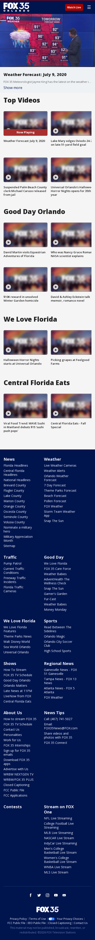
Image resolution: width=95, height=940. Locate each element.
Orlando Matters (15, 685)
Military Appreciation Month (18, 538)
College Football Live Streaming (59, 825)
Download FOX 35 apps (17, 762)
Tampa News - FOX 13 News (60, 681)
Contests (13, 806)
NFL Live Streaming (58, 818)
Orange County (14, 506)
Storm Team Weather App (59, 513)
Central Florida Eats (17, 701)
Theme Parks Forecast (60, 490)
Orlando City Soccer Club (58, 643)
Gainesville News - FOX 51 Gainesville (60, 672)
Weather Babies (55, 574)
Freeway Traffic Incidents (15, 580)
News (9, 459)
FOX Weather (53, 506)
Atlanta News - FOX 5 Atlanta (59, 690)
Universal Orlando (16, 652)
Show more (13, 87)
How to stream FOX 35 (20, 719)
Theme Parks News (18, 636)
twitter (39, 895)
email (64, 895)
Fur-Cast (50, 599)
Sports (50, 620)
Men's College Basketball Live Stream (60, 850)
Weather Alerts (54, 471)
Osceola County (15, 511)
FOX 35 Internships (17, 745)
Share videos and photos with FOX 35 (58, 735)
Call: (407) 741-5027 (58, 719)
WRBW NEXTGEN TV (18, 774)
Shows (10, 663)
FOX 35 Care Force (57, 569)
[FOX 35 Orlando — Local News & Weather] (16, 7)
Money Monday (55, 609)
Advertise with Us (16, 769)
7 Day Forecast (55, 485)
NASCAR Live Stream (59, 838)
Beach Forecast (55, 496)
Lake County (12, 496)
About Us (13, 712)
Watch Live (74, 7)
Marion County (14, 501)
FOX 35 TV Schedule (18, 675)
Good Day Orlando (17, 680)
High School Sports (57, 651)
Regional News (59, 663)
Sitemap (9, 546)
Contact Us (11, 729)
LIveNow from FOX (17, 696)
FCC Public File (14, 790)
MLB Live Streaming (58, 833)
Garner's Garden (55, 594)
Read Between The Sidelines (57, 629)
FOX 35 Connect (55, 743)
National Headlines (17, 480)
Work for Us (12, 740)
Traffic (10, 557)
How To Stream (15, 670)
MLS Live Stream (56, 872)
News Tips (54, 712)
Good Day (53, 557)
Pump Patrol (12, 563)
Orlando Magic (54, 636)
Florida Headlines (16, 465)
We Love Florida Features (15, 629)
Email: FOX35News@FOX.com (61, 726)
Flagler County (14, 490)
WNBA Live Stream (57, 867)
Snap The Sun (54, 521)
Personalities (13, 735)
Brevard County (15, 485)
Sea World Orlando (17, 647)
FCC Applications (15, 795)
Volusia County (14, 522)
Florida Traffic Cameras (13, 589)
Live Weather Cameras (60, 465)
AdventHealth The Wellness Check (57, 581)
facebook (30, 895)
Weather (52, 459)
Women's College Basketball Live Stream (60, 860)
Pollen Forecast (55, 501)
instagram (47, 895)
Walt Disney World (17, 641)
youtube (55, 895)
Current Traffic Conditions (14, 571)
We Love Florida (55, 563)
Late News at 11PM (18, 691)
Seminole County (16, 517)
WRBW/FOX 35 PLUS (19, 779)
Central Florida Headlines (14, 473)
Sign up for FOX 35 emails (17, 752)
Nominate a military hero (18, 529)
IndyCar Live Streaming (60, 843)
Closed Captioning (16, 785)
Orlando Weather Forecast (56, 478)
